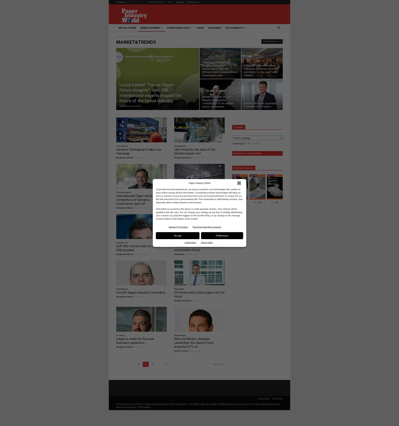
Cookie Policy (190, 243)
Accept (177, 235)
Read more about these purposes (207, 227)
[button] (239, 183)
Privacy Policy (207, 243)
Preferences (222, 235)
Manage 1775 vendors (178, 227)
